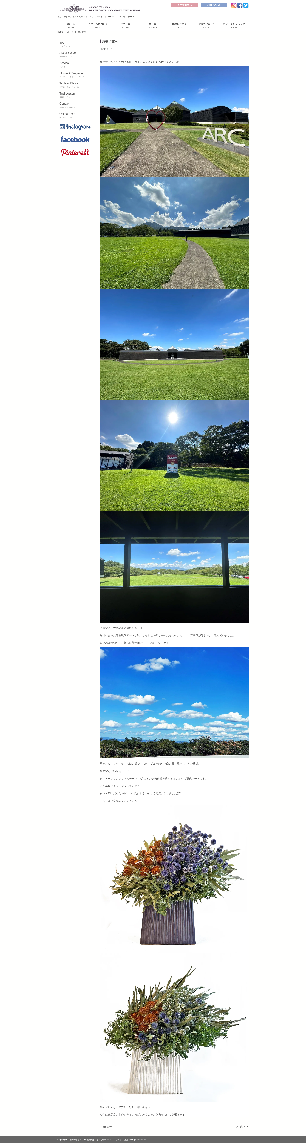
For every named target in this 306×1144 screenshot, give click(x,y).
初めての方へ (185, 5)
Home (60, 31)
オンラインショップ (234, 25)
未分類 (70, 31)
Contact (67, 104)
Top (65, 44)
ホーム (71, 25)
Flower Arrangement (72, 74)
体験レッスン (179, 25)
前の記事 (107, 1126)
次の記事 (241, 1126)
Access (64, 64)
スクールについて (98, 25)
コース (152, 25)
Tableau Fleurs (69, 84)
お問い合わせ (214, 5)
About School (68, 54)
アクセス (125, 25)
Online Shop (67, 115)
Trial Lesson (67, 94)
